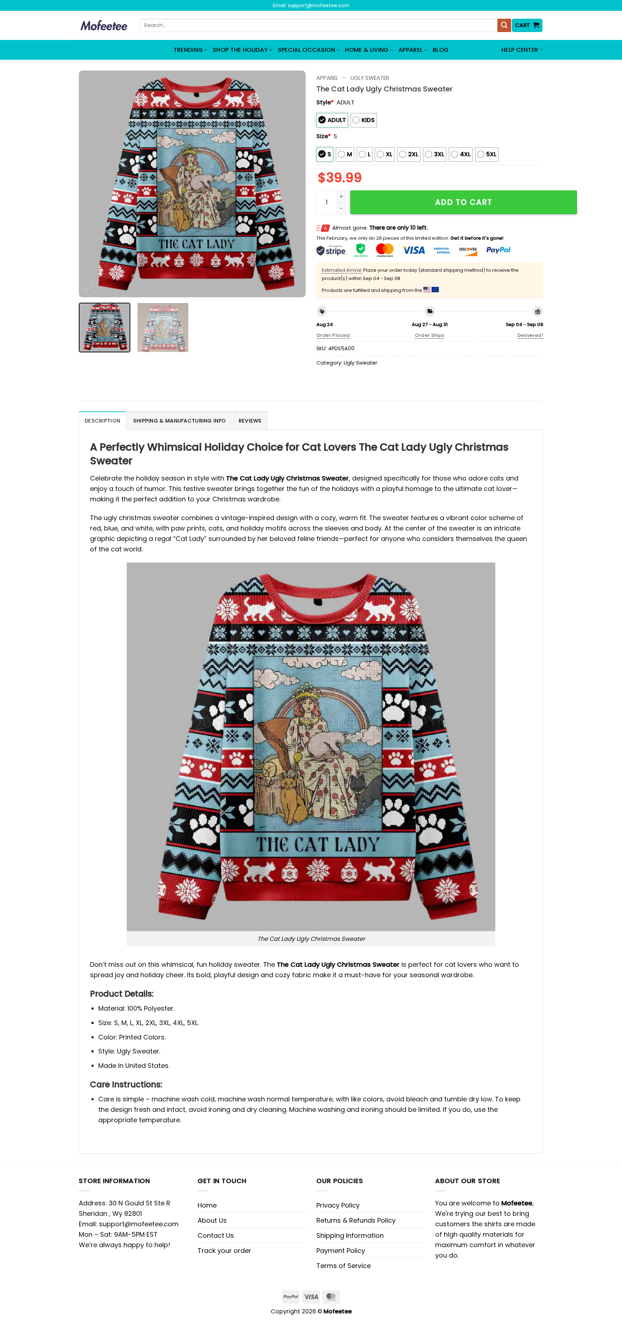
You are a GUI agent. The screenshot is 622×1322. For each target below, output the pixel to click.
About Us (212, 1220)
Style (325, 102)
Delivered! (530, 335)
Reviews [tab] (250, 420)
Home (207, 1205)
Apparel (410, 50)
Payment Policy (340, 1250)
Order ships (429, 335)
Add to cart (463, 202)
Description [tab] (102, 420)
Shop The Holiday (240, 50)
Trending (188, 50)
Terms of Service (343, 1265)
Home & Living (366, 50)
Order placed (333, 335)
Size (323, 136)
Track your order (224, 1250)
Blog (441, 50)
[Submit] (504, 25)
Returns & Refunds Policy (356, 1220)
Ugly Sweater (370, 78)
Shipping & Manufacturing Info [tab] (179, 420)
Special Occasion (306, 50)
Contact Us (216, 1235)
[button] (527, 25)
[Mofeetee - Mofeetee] (104, 25)
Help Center (519, 50)
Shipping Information (350, 1235)
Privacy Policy (338, 1205)
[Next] (291, 184)
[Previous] (92, 184)
